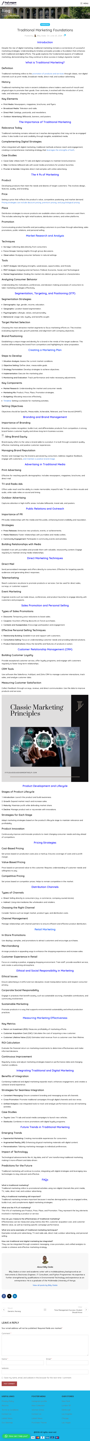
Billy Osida (41, 36)
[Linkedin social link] (15, 1296)
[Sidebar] (2, 435)
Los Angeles (67, 1414)
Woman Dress (38, 1410)
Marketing (14, 15)
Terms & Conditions (10, 1410)
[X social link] (9, 1296)
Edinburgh (66, 1410)
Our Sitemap (7, 1422)
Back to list (45, 1309)
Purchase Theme (39, 1422)
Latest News (7, 1418)
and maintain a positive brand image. (39, 459)
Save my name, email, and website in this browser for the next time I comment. (38, 1378)
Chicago (65, 1418)
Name (5, 1359)
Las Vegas (66, 1422)
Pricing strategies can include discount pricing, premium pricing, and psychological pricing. (41, 202)
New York (66, 1401)
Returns (5, 1405)
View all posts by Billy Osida (45, 1285)
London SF (66, 1405)
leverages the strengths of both (60, 150)
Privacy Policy (8, 1401)
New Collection (38, 1405)
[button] (16, 1436)
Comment (6, 1333)
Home (4, 15)
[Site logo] (9, 3)
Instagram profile (39, 1401)
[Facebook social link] (4, 1296)
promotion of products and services (48, 73)
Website (5, 1368)
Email (49, 1359)
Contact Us (6, 1414)
